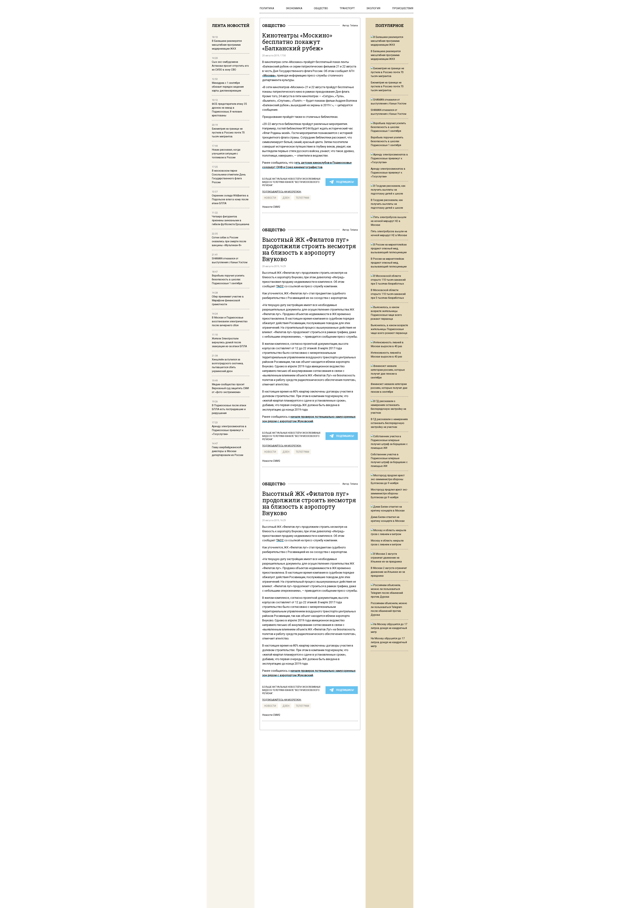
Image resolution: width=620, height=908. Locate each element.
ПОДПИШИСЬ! (345, 182)
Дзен (286, 197)
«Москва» (269, 75)
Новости (270, 197)
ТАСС (280, 286)
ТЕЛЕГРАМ (302, 197)
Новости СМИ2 (271, 206)
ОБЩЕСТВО (273, 25)
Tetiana (354, 25)
